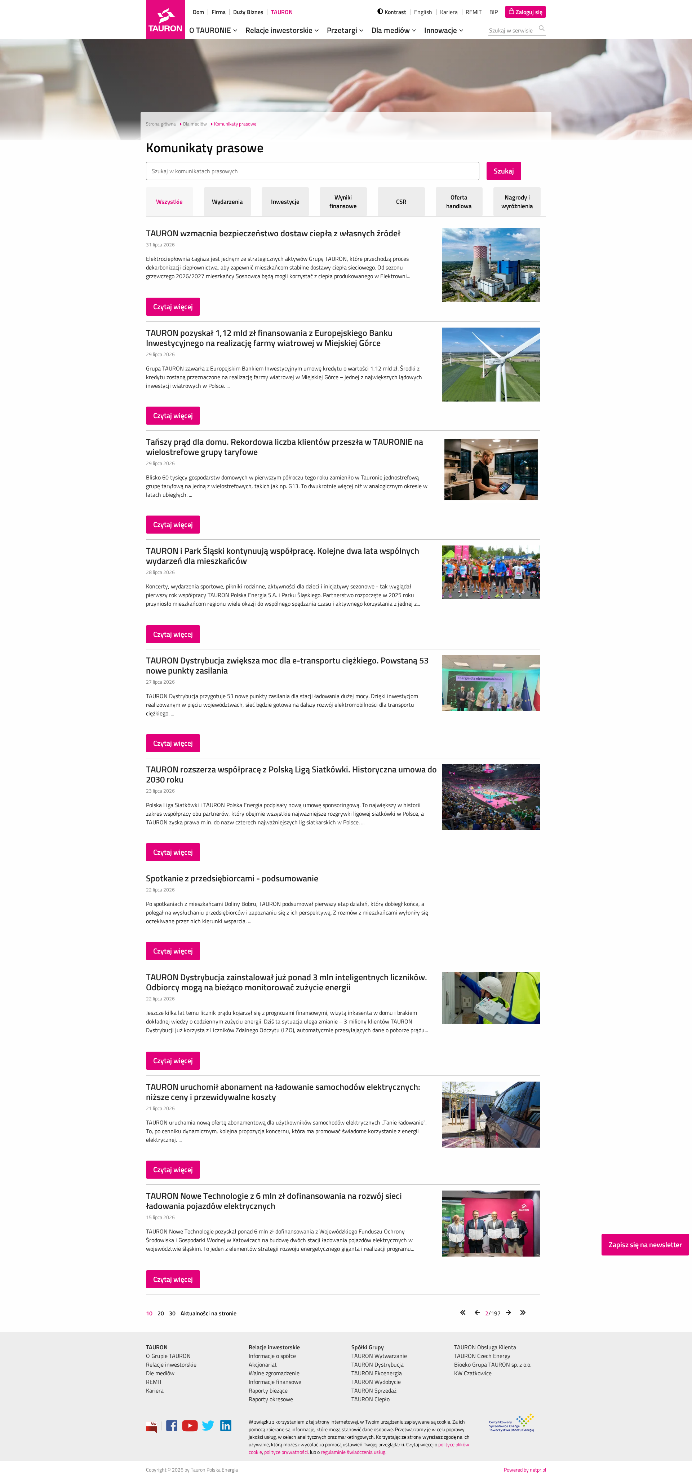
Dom (198, 12)
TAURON (282, 12)
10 (150, 1313)
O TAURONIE (211, 30)
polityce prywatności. (286, 1452)
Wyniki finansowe (343, 202)
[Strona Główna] (165, 19)
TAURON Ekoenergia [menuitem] (376, 1373)
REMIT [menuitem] (154, 1381)
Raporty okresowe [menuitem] (271, 1399)
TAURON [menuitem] (157, 1347)
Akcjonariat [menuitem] (263, 1364)
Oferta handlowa (459, 202)
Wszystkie (169, 201)
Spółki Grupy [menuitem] (367, 1347)
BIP (493, 12)
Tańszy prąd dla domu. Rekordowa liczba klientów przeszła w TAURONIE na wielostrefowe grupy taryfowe (284, 446)
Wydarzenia (227, 201)
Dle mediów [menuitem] (160, 1373)
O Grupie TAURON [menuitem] (168, 1355)
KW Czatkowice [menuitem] (473, 1373)
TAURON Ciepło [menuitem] (370, 1399)
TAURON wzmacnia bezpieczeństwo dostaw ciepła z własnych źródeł (273, 233)
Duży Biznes (248, 12)
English (423, 12)
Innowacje (441, 30)
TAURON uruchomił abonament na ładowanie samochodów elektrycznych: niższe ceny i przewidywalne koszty (283, 1091)
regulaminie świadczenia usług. (353, 1452)
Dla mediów (392, 30)
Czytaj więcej (173, 306)
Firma (219, 12)
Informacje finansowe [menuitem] (275, 1381)
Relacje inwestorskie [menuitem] (171, 1364)
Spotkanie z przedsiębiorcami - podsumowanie (232, 878)
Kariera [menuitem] (155, 1390)
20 (161, 1313)
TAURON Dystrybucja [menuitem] (377, 1364)
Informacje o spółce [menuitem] (272, 1355)
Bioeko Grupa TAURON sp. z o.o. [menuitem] (492, 1364)
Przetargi (343, 30)
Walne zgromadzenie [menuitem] (274, 1373)
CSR (401, 201)
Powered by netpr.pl (525, 1469)
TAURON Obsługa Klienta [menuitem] (485, 1347)
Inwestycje (285, 201)
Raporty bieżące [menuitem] (268, 1390)
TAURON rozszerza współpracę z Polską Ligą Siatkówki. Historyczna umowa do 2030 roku (291, 774)
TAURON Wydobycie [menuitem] (376, 1381)
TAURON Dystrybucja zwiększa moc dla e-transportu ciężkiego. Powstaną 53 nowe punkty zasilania (287, 665)
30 (172, 1313)
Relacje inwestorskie (279, 30)
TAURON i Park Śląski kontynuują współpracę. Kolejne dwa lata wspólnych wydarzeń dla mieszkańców (282, 555)
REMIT (474, 12)
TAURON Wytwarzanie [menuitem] (379, 1355)
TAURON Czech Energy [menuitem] (482, 1355)
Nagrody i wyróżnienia (517, 202)
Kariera (449, 12)
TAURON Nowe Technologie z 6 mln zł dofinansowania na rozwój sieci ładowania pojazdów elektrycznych (274, 1200)
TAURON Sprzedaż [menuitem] (373, 1390)
